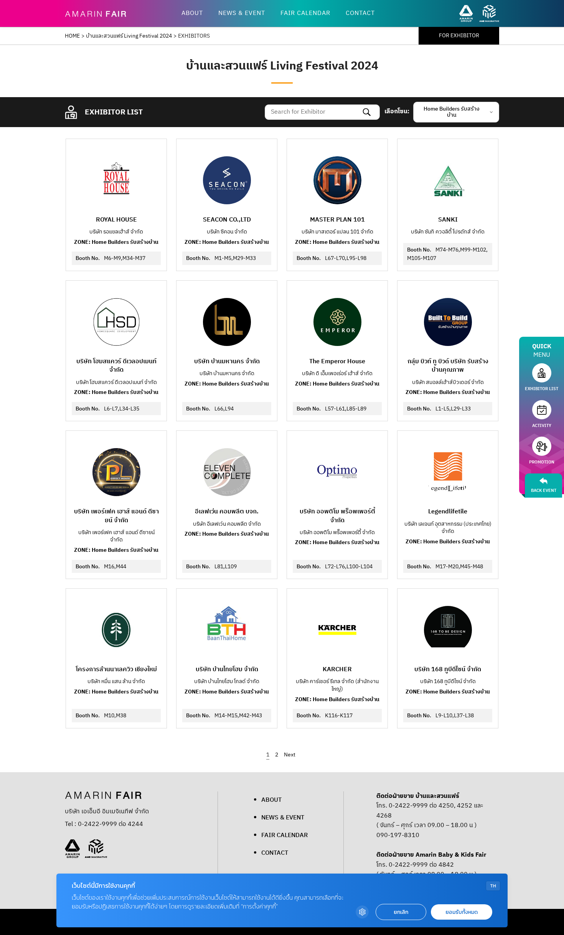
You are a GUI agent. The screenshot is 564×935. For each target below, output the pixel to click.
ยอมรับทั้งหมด (461, 912)
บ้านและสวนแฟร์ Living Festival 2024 (129, 36)
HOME (72, 36)
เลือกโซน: (396, 112)
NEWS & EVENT (241, 13)
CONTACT (360, 13)
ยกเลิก (401, 912)
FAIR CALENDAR (305, 13)
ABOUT (192, 13)
